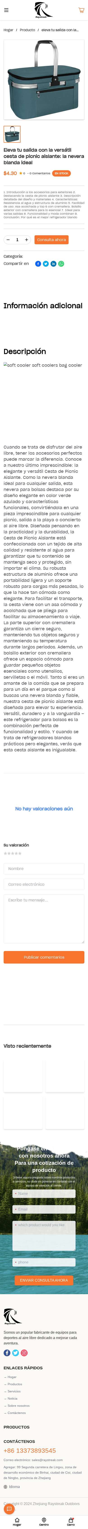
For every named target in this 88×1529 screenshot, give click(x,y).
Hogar (8, 30)
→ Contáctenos (15, 1413)
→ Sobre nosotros (17, 1405)
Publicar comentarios (44, 957)
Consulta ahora (51, 240)
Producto (27, 30)
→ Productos (13, 1384)
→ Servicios (12, 1391)
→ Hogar (10, 1377)
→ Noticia (10, 1398)
